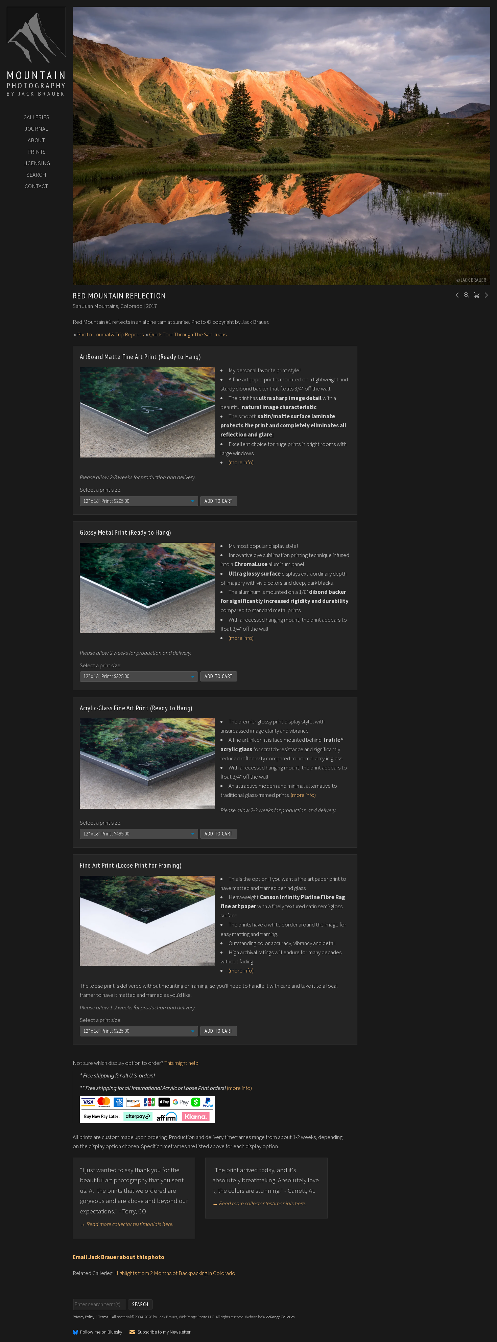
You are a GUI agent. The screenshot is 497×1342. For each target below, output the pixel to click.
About (36, 140)
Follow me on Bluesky (101, 1332)
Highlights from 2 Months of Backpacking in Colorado (174, 1273)
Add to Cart (219, 500)
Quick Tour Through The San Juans (188, 334)
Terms (103, 1316)
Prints (36, 151)
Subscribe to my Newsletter (164, 1332)
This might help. (181, 1063)
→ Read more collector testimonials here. (127, 1224)
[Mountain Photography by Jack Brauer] (36, 61)
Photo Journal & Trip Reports (110, 334)
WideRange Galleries (278, 1316)
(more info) (241, 462)
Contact (36, 186)
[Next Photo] (485, 294)
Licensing (36, 163)
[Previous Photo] (456, 294)
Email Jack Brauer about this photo (118, 1257)
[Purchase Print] (475, 294)
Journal (36, 128)
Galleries (36, 117)
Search (36, 174)
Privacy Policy (83, 1316)
